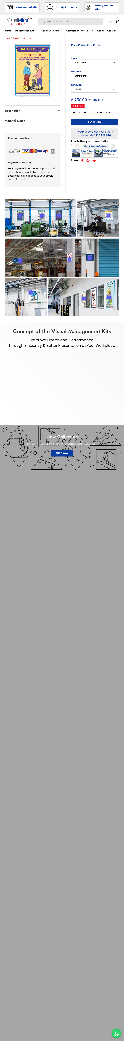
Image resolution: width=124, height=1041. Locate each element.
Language (77, 85)
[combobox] (70, 21)
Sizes (74, 58)
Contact (111, 30)
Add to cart (104, 112)
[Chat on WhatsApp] (116, 1033)
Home (8, 30)
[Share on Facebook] (88, 160)
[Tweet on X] (82, 160)
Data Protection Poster (23, 38)
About (100, 30)
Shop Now (62, 453)
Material (76, 72)
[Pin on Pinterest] (94, 160)
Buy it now (94, 121)
